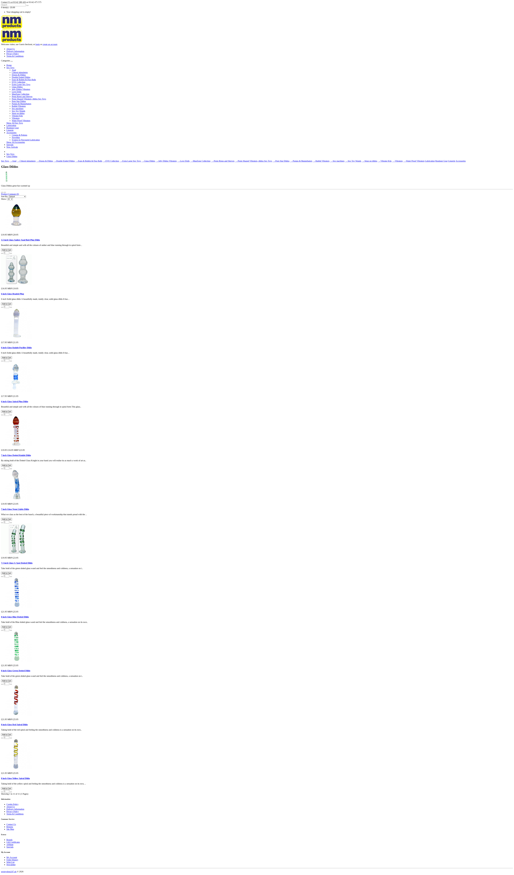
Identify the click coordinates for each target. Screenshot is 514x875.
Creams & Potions (19, 135)
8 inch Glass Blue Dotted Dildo (15, 617)
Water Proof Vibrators (21, 120)
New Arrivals (12, 147)
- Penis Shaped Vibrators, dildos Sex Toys (253, 161)
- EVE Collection (111, 161)
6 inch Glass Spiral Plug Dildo (14, 401)
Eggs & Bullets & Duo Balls (24, 80)
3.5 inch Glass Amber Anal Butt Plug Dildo (20, 240)
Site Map (10, 829)
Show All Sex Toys (14, 123)
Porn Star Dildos (19, 101)
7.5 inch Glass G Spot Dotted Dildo (17, 563)
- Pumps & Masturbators (301, 161)
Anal (14, 70)
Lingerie (10, 130)
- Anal (13, 161)
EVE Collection (18, 82)
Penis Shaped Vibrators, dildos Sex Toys (29, 99)
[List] (2, 192)
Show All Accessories (15, 142)
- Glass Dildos (148, 161)
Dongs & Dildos (19, 75)
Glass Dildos (17, 87)
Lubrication (11, 125)
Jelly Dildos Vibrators (21, 89)
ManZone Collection (20, 94)
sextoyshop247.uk (8, 871)
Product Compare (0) (10, 194)
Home (9, 65)
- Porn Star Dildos (281, 161)
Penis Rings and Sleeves (22, 96)
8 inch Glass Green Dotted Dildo (15, 671)
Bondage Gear (12, 128)
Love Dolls (16, 92)
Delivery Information (15, 51)
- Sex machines (337, 161)
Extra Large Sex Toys (21, 84)
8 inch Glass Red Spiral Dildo (14, 724)
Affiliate (9, 844)
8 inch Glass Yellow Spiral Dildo (15, 778)
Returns (9, 827)
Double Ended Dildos (21, 77)
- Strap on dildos (369, 161)
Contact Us (11, 824)
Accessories (11, 132)
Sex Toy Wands (18, 111)
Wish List (10, 862)
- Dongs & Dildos (44, 161)
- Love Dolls (183, 161)
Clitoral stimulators (20, 72)
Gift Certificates (13, 842)
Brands (9, 840)
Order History (12, 860)
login (37, 44)
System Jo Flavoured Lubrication (26, 140)
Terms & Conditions (15, 56)
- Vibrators (397, 161)
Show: (4, 199)
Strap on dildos (18, 113)
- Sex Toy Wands (353, 161)
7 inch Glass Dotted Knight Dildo (16, 455)
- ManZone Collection (200, 161)
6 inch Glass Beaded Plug (12, 294)
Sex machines (17, 108)
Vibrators (16, 118)
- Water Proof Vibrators (413, 161)
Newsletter (11, 864)
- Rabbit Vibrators (321, 161)
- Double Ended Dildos (64, 161)
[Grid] (5, 192)
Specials (9, 145)
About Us (10, 49)
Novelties (16, 137)
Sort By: (4, 196)
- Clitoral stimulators (26, 161)
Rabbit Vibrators (19, 106)
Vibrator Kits (17, 116)
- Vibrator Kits (385, 161)
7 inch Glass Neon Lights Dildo (15, 509)
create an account (50, 44)
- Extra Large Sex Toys (130, 161)
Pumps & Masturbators (21, 104)
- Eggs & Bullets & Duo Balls (88, 161)
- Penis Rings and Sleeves (222, 161)
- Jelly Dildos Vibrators (166, 161)
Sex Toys (10, 67)
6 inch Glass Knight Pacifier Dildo (16, 347)
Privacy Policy (12, 54)
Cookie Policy (12, 804)
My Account (11, 857)
